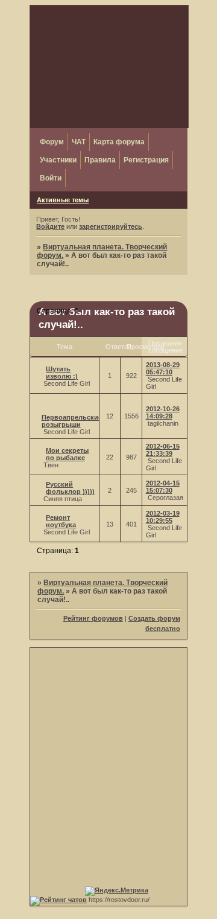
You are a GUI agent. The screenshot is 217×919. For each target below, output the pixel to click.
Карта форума (119, 142)
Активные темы (63, 199)
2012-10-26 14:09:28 (163, 412)
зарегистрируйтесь (110, 226)
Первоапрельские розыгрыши (72, 421)
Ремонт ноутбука (61, 521)
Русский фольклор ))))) (70, 488)
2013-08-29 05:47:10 (163, 368)
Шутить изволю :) (62, 372)
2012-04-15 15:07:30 (163, 486)
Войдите (50, 226)
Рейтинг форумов (93, 618)
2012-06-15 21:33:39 (163, 450)
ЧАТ (79, 142)
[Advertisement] (108, 756)
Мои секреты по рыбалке (67, 454)
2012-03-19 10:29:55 (163, 517)
